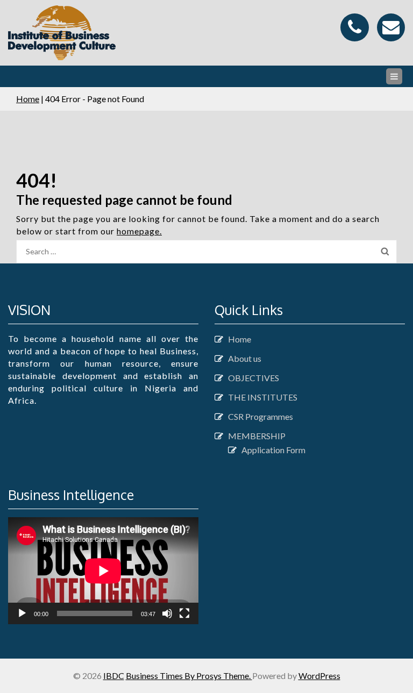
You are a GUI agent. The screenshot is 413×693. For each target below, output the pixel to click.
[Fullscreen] (184, 613)
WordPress (319, 675)
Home (27, 99)
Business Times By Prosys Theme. (189, 675)
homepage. (139, 231)
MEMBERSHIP (257, 436)
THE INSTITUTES (262, 397)
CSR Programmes (260, 416)
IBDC (113, 675)
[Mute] (167, 613)
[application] (103, 570)
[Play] (22, 613)
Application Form (273, 450)
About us (244, 358)
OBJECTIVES (253, 378)
